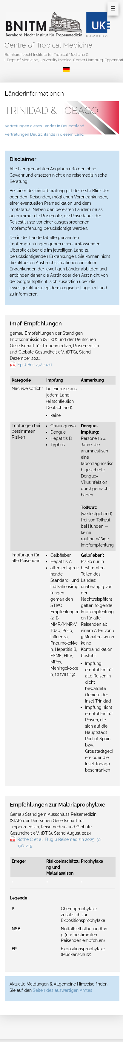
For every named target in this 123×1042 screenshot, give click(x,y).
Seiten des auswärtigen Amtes (62, 990)
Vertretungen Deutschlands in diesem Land (44, 134)
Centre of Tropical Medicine (48, 45)
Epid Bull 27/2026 (34, 364)
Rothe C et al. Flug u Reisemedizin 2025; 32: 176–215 (59, 842)
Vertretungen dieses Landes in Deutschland (44, 126)
